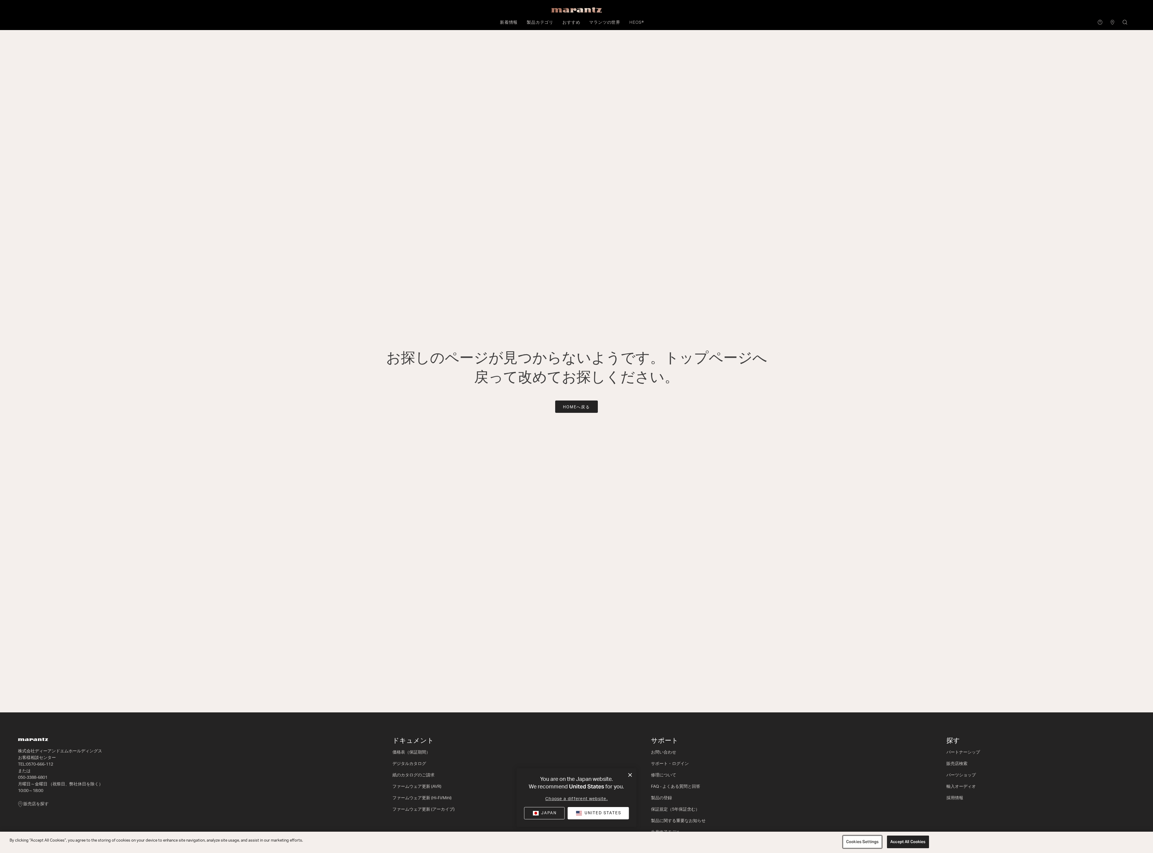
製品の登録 (661, 798)
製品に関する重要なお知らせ (678, 821)
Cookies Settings (862, 841)
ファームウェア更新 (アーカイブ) (423, 809)
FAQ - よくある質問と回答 (675, 786)
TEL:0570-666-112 (35, 764)
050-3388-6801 (32, 777)
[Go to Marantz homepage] (202, 739)
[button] (509, 22)
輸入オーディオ (961, 786)
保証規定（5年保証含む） (675, 809)
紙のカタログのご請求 (413, 775)
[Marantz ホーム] (576, 10)
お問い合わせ (663, 752)
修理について (663, 775)
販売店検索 (956, 764)
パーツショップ (961, 775)
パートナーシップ (963, 752)
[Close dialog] (630, 775)
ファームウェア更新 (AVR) (416, 786)
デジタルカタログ (409, 764)
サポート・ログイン (670, 764)
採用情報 (954, 798)
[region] (576, 842)
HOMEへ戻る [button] (576, 407)
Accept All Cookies (907, 841)
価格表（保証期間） (411, 752)
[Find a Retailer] (1112, 23)
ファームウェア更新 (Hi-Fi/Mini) (422, 798)
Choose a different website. (576, 799)
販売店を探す (36, 804)
